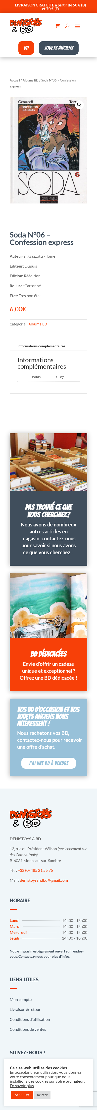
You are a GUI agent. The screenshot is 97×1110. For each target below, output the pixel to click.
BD (26, 48)
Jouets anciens (59, 48)
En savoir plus (22, 1085)
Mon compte (21, 999)
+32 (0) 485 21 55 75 (35, 870)
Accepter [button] (22, 1094)
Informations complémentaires (41, 346)
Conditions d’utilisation (30, 1019)
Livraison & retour (25, 1009)
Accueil (15, 80)
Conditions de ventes (28, 1029)
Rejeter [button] (42, 1095)
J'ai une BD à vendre (48, 763)
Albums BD (31, 80)
